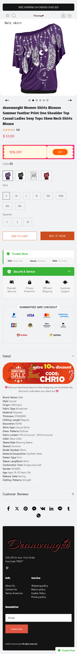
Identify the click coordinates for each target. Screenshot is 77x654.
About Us (10, 585)
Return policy (38, 589)
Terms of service (14, 593)
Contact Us (11, 589)
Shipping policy (39, 585)
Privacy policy (38, 597)
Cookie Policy (38, 593)
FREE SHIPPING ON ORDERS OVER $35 (38, 7)
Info (7, 578)
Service (35, 578)
